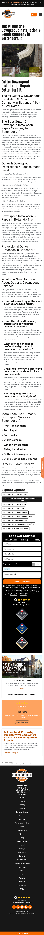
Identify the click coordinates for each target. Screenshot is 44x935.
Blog (22, 870)
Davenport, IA (22, 860)
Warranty (22, 805)
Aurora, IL (22, 848)
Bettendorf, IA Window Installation (15, 528)
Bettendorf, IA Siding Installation (15, 520)
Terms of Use (13, 595)
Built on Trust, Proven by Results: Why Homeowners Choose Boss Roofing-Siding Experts (21, 736)
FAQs (22, 889)
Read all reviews (22, 722)
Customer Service (22, 812)
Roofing (22, 819)
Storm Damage (22, 830)
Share (22, 688)
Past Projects (22, 885)
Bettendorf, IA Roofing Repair (13, 508)
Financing (22, 808)
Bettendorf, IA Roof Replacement (15, 512)
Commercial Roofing (22, 823)
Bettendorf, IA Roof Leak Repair (14, 504)
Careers (22, 882)
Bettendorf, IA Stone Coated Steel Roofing (18, 524)
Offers (22, 874)
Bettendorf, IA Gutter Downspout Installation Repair (21, 499)
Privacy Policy (23, 595)
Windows (22, 834)
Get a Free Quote (22, 933)
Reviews (22, 878)
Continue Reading (10, 753)
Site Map (26, 911)
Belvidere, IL (22, 852)
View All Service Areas (22, 863)
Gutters (22, 826)
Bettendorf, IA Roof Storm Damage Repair (18, 516)
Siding (22, 838)
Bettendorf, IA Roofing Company (15, 494)
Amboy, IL (22, 845)
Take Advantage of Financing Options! (22, 694)
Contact (22, 801)
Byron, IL (22, 856)
